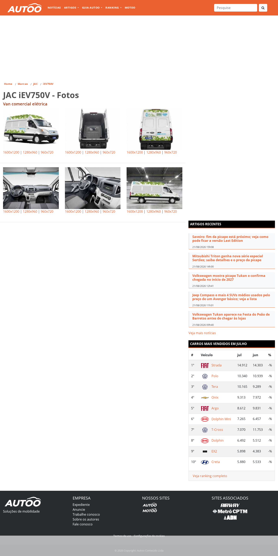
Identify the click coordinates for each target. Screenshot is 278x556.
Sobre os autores (86, 519)
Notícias (54, 7)
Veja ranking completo (210, 476)
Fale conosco (83, 524)
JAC (35, 84)
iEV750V (48, 84)
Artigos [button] (70, 7)
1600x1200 (11, 152)
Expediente (81, 504)
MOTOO (130, 7)
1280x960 (30, 152)
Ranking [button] (112, 7)
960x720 (47, 152)
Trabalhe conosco (86, 514)
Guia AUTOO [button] (91, 7)
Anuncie (79, 509)
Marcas (23, 84)
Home (8, 84)
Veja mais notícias (202, 333)
